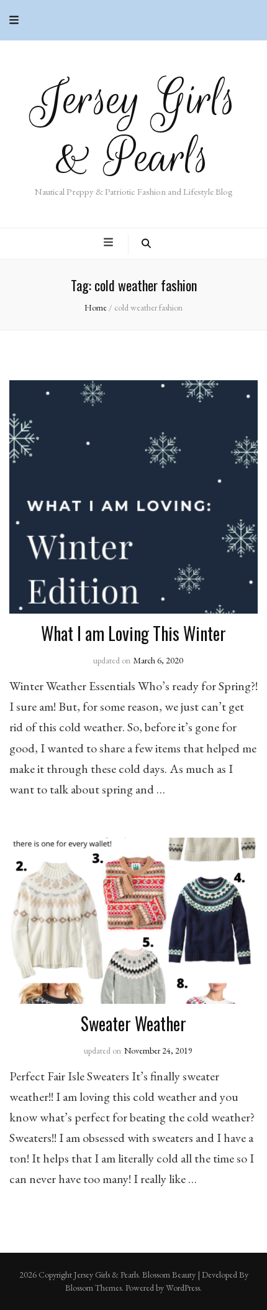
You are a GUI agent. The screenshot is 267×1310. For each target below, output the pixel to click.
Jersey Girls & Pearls (133, 128)
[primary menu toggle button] (110, 242)
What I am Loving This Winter (133, 633)
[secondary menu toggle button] (14, 20)
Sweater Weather (133, 1023)
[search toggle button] (146, 244)
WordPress (183, 1287)
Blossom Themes (93, 1287)
